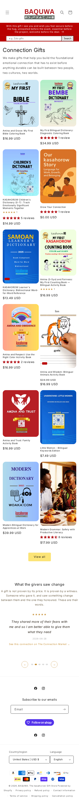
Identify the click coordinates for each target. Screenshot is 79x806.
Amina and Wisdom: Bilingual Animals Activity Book (56, 373)
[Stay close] (64, 709)
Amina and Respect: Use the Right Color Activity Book (19, 356)
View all (39, 557)
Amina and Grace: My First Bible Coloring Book (18, 132)
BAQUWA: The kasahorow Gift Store (37, 786)
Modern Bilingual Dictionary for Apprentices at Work (21, 526)
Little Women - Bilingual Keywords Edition (53, 449)
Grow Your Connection (53, 207)
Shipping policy (40, 796)
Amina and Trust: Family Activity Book (16, 442)
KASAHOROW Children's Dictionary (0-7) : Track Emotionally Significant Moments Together (17, 204)
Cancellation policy (62, 796)
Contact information (64, 790)
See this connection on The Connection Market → (39, 644)
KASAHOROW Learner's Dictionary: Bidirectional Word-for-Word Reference (20, 290)
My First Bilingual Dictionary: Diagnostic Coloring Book (56, 132)
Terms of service (19, 796)
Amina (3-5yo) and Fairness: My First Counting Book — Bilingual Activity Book (56, 282)
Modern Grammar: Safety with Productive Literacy (57, 531)
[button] (7, 12)
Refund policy (42, 790)
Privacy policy (23, 790)
